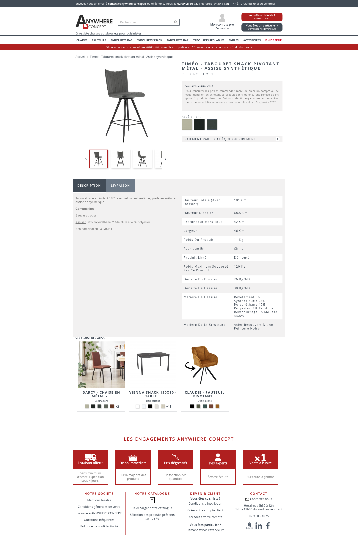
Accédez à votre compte (205, 517)
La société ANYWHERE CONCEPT (99, 513)
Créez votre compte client (205, 510)
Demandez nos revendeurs (205, 530)
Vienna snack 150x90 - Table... (153, 394)
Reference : (192, 74)
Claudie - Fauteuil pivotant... (205, 394)
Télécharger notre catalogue (152, 508)
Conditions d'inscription (205, 503)
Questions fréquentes (99, 520)
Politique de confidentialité (99, 526)
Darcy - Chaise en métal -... (101, 394)
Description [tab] (89, 185)
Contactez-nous (261, 499)
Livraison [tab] (120, 185)
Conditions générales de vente (99, 507)
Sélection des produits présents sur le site (152, 516)
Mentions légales (99, 500)
